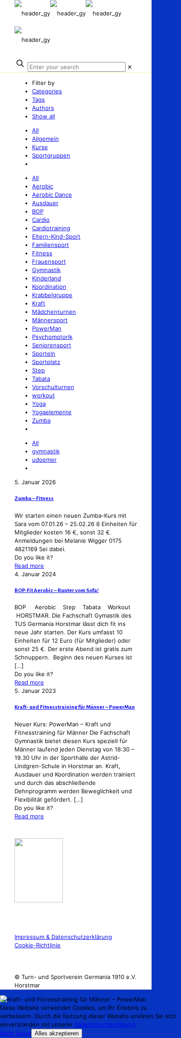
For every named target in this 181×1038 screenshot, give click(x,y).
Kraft (38, 303)
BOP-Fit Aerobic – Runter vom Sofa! (56, 590)
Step (38, 370)
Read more (29, 565)
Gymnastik (46, 269)
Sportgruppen (51, 155)
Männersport (50, 320)
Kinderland (46, 278)
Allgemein (45, 138)
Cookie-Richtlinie (37, 945)
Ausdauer (45, 202)
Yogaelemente (52, 412)
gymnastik (46, 451)
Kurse (40, 147)
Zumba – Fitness (34, 498)
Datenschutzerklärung (105, 1024)
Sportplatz (46, 361)
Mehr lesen (15, 1033)
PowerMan (47, 328)
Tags (38, 99)
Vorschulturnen (53, 386)
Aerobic (42, 186)
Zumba (41, 420)
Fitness (42, 253)
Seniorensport (51, 345)
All (35, 130)
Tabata (41, 378)
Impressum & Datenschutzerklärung (63, 936)
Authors (43, 107)
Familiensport (50, 244)
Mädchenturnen (54, 311)
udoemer (44, 459)
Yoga (39, 403)
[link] (129, 66)
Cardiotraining (51, 228)
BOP (37, 211)
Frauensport (49, 261)
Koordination (49, 286)
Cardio (41, 219)
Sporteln (43, 353)
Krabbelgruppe (52, 294)
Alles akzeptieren (57, 1033)
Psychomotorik (52, 336)
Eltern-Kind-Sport (56, 236)
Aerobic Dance (52, 194)
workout (43, 395)
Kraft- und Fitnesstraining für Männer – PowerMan (74, 707)
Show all (43, 116)
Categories (47, 91)
